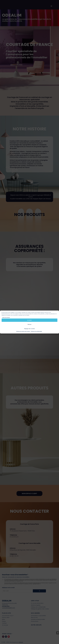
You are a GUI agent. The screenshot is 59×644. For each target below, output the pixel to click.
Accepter (29, 320)
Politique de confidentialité (36, 331)
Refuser (29, 324)
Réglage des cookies (29, 328)
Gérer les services (6, 317)
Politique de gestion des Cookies (23, 331)
